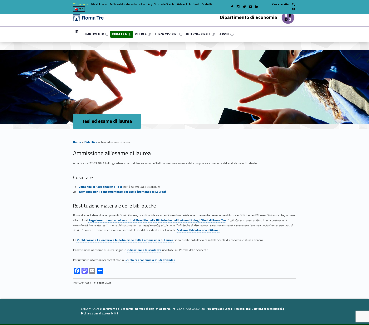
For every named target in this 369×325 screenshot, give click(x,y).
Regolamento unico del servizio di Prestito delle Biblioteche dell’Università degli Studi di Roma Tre (157, 220)
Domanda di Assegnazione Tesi (100, 186)
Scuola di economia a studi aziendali (150, 260)
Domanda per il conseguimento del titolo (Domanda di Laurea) (122, 191)
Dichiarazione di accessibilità (99, 313)
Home (77, 34)
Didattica (90, 142)
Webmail (182, 4)
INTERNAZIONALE (198, 34)
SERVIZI (224, 34)
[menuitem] (77, 34)
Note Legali (224, 309)
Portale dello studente (123, 4)
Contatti (206, 4)
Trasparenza (80, 4)
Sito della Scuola (164, 4)
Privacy (211, 309)
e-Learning (145, 4)
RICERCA (141, 34)
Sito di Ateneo (99, 4)
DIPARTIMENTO (93, 34)
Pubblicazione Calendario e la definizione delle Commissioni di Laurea (125, 240)
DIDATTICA (119, 34)
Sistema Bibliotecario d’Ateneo (198, 230)
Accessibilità (242, 309)
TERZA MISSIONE (166, 34)
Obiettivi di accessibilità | (268, 309)
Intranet (194, 4)
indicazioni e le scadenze (144, 250)
